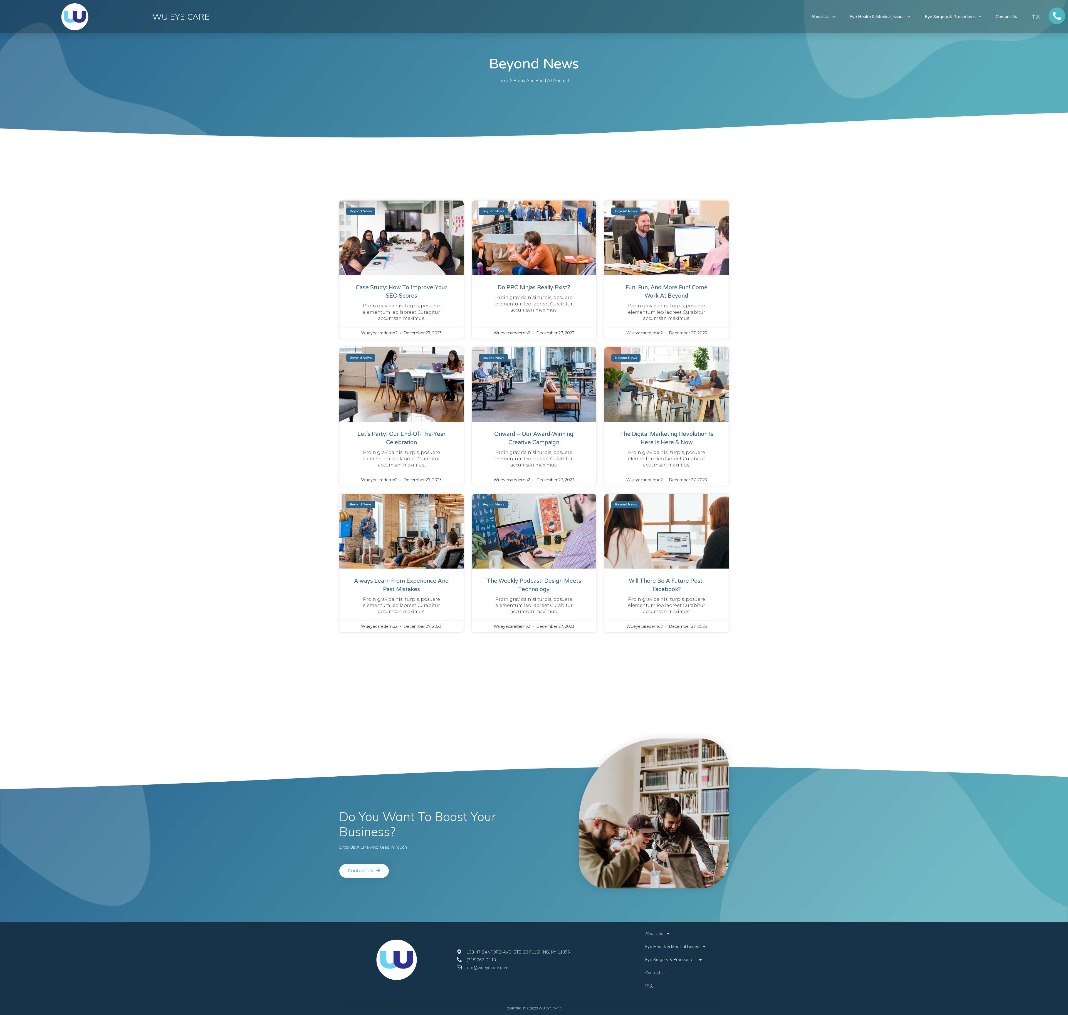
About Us (820, 16)
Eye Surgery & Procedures (950, 16)
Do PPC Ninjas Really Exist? (534, 287)
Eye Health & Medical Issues (876, 16)
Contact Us (1006, 16)
